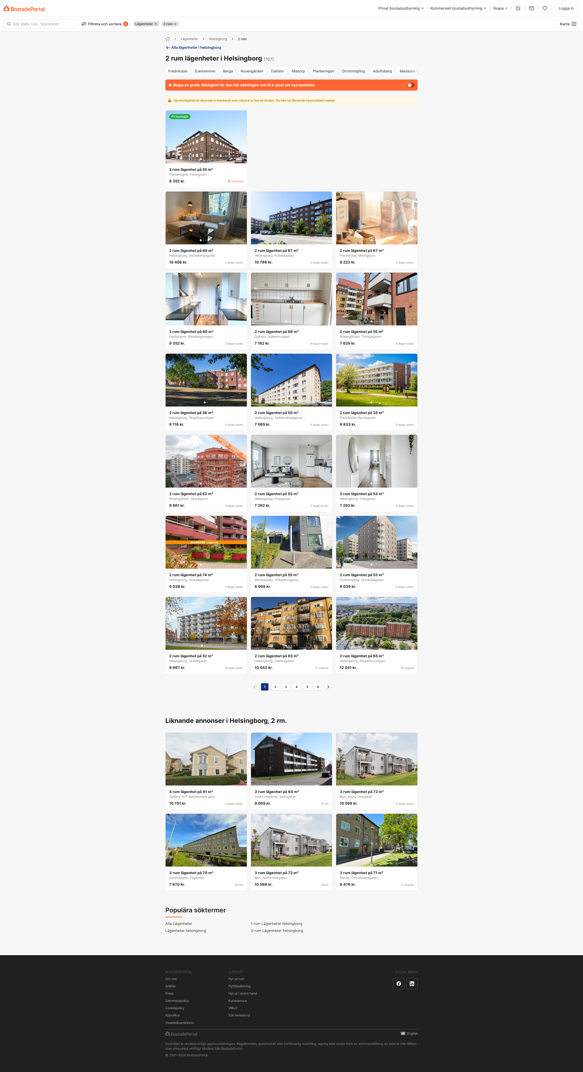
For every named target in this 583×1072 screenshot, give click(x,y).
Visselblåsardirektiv (179, 1023)
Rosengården (252, 71)
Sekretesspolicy (177, 1001)
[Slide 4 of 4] (210, 645)
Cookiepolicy (174, 1008)
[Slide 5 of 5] (211, 159)
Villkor (232, 1008)
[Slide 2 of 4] (204, 645)
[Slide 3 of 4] (207, 645)
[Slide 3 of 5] (206, 159)
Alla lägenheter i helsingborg (196, 47)
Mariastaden (410, 71)
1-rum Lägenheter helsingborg (276, 923)
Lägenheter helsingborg (185, 930)
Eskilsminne (205, 71)
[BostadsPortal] (24, 8)
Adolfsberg (382, 71)
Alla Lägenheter (178, 923)
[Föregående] (254, 687)
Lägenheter (189, 39)
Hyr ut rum (236, 979)
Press (169, 993)
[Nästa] (328, 687)
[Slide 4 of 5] (208, 159)
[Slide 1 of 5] (200, 159)
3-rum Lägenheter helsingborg (277, 930)
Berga (228, 71)
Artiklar (170, 986)
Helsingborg (218, 39)
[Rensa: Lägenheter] (155, 24)
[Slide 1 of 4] (202, 645)
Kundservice (237, 1001)
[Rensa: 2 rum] (175, 24)
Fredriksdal (177, 71)
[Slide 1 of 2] (204, 402)
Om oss (170, 979)
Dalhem (277, 71)
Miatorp (298, 71)
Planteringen (323, 71)
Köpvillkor (172, 1015)
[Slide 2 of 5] (203, 159)
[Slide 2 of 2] (207, 402)
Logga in (566, 8)
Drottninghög (353, 71)
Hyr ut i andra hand (242, 993)
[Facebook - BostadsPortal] (398, 983)
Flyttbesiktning (239, 986)
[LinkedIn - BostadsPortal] (412, 983)
